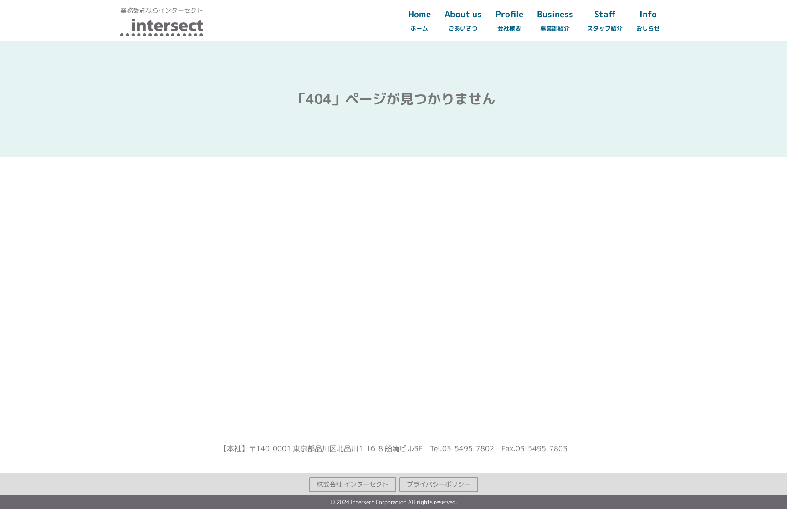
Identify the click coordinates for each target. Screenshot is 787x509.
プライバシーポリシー (438, 483)
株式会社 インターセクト (352, 483)
